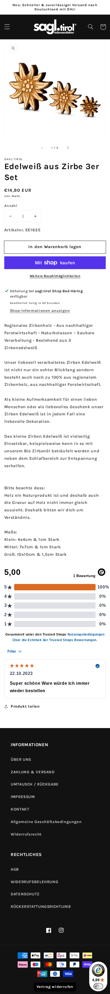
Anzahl (10, 205)
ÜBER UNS (21, 759)
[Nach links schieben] (42, 148)
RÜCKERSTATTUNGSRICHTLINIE (41, 906)
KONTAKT (20, 809)
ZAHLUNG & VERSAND (33, 772)
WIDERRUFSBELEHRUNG (34, 882)
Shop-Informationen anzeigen (40, 310)
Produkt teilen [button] (25, 706)
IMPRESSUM (23, 797)
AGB (15, 869)
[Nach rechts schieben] (67, 148)
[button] (7, 27)
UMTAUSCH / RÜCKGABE (35, 784)
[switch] (98, 986)
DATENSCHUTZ (25, 894)
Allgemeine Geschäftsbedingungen (46, 822)
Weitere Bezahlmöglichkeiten (55, 276)
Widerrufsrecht (26, 834)
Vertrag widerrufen (55, 986)
